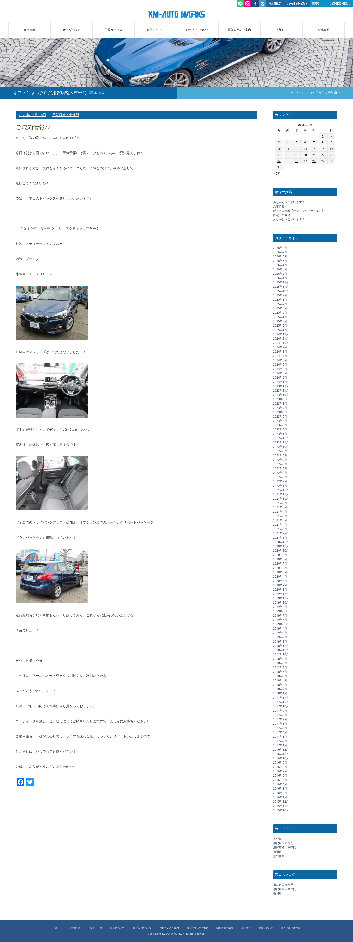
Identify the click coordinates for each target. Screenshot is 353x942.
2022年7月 (280, 460)
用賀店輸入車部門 (65, 114)
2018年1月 (280, 693)
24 (279, 161)
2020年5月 (280, 572)
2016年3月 (280, 788)
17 (279, 155)
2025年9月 (280, 295)
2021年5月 (280, 520)
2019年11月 (281, 598)
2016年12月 (281, 750)
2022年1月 (280, 486)
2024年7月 (280, 356)
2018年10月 (281, 654)
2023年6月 (280, 412)
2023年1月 (280, 434)
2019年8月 (280, 611)
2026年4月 (280, 265)
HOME (294, 92)
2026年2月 (280, 274)
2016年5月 (280, 780)
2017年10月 (281, 706)
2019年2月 (280, 637)
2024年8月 (280, 351)
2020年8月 (280, 559)
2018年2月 (280, 689)
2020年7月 (280, 563)
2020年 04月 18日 (32, 114)
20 (305, 155)
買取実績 (279, 856)
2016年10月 (281, 758)
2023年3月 (280, 425)
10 (279, 149)
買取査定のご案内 (239, 30)
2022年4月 (280, 473)
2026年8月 (280, 248)
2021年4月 (280, 525)
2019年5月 (280, 624)
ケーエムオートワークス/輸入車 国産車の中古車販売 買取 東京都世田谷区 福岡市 (176, 14)
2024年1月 (280, 382)
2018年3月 (280, 685)
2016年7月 (280, 771)
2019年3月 (280, 633)
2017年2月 (280, 741)
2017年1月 (280, 745)
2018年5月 (280, 676)
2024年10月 (281, 343)
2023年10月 (281, 395)
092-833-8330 (340, 3)
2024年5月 (280, 364)
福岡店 (277, 852)
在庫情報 (29, 30)
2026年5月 (280, 261)
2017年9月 (280, 711)
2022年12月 (281, 438)
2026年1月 (280, 278)
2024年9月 (280, 347)
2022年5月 (280, 468)
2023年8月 (280, 403)
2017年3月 (280, 737)
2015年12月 (281, 801)
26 (296, 161)
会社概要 (323, 30)
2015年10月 (281, 810)
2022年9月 (280, 451)
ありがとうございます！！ (290, 202)
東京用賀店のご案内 (197, 928)
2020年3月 (280, 581)
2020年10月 (281, 551)
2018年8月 (280, 663)
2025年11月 (281, 287)
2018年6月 (280, 672)
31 (279, 167)
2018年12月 (281, 646)
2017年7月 (280, 719)
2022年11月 (281, 442)
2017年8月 (280, 715)
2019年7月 (280, 615)
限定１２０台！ (283, 215)
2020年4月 (280, 576)
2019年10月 (281, 602)
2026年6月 (280, 256)
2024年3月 (280, 373)
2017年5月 (280, 728)
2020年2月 (280, 585)
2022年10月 (281, 447)
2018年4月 (280, 680)
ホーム (58, 928)
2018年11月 (281, 650)
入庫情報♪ (279, 206)
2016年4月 (280, 784)
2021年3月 (280, 529)
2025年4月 (280, 317)
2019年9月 (280, 607)
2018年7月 (280, 667)
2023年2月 (280, 429)
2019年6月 (280, 620)
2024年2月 (280, 377)
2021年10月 (281, 499)
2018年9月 (280, 659)
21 (314, 155)
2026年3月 (280, 269)
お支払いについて (197, 30)
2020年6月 (280, 568)
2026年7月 (280, 252)
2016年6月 (280, 776)
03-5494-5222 (296, 3)
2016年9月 (280, 763)
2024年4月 (280, 369)
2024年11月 (281, 339)
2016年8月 (280, 767)
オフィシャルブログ (312, 92)
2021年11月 (281, 494)
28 (314, 161)
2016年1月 (280, 797)
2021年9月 (280, 503)
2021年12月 (281, 490)
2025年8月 (280, 300)
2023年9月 (280, 399)
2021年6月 (280, 516)
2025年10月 (281, 291)
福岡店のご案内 (224, 928)
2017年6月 (280, 724)
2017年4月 (280, 732)
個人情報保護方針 (290, 928)
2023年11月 (281, 390)
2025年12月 (281, 282)
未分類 (277, 839)
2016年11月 (281, 754)
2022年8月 (280, 455)
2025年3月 (280, 321)
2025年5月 (280, 313)
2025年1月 (280, 330)
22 (322, 155)
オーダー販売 (71, 30)
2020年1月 (280, 589)
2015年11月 (281, 806)
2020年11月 (281, 546)
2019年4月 (280, 628)
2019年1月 (280, 641)
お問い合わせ (266, 928)
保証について (155, 30)
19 (296, 155)
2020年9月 (280, 555)
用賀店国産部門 (283, 843)
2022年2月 (280, 481)
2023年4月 (280, 421)
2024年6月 (280, 360)
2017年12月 (281, 698)
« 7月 (277, 173)
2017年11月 (281, 702)
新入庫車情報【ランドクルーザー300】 (298, 211)
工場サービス (113, 30)
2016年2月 (280, 793)
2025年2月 (280, 326)
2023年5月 (280, 416)
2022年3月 (280, 477)
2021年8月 (280, 507)
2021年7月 (280, 512)
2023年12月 (281, 386)
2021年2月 (280, 533)
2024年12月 (281, 334)
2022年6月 (280, 464)
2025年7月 (280, 304)
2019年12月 (281, 594)
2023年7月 (280, 408)
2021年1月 (280, 538)
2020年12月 (281, 542)
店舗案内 (281, 30)
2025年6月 (280, 308)
